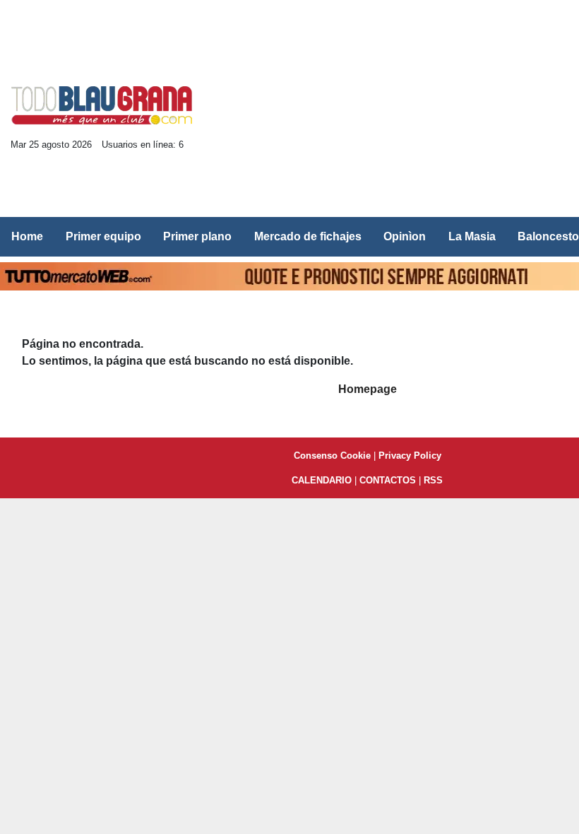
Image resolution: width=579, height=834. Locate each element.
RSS (433, 480)
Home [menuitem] (27, 236)
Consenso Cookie (332, 455)
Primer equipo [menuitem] (103, 236)
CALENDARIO (322, 480)
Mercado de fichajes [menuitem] (308, 236)
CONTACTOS (387, 480)
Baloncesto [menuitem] (548, 236)
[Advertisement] (394, 110)
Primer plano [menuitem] (197, 236)
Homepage (367, 389)
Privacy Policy (409, 455)
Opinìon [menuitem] (404, 236)
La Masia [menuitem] (472, 236)
